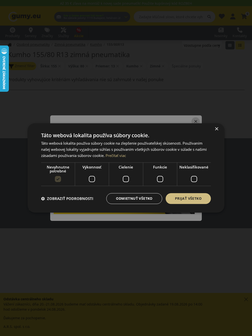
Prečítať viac (116, 155)
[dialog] (126, 168)
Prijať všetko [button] (188, 198)
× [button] (216, 129)
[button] (67, 198)
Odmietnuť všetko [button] (134, 198)
